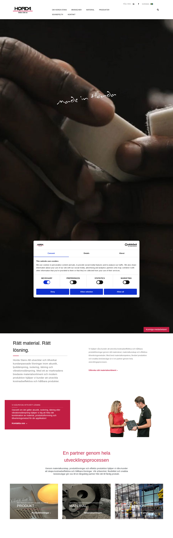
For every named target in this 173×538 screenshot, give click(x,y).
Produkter (104, 10)
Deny (53, 292)
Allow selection (86, 292)
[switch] (73, 282)
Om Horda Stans (59, 10)
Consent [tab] (51, 253)
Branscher (76, 10)
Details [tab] (86, 253)
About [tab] (121, 253)
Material (90, 10)
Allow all (120, 292)
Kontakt (71, 14)
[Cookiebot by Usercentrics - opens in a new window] (126, 245)
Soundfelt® (57, 14)
